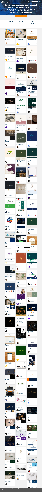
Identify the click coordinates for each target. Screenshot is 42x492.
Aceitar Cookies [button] (26, 247)
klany (8, 93)
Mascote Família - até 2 (19, 407)
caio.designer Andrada (11, 59)
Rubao (31, 43)
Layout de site (7, 107)
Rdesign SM (20, 215)
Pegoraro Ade (21, 61)
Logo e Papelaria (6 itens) (19, 58)
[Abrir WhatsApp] (2, 490)
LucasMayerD (21, 376)
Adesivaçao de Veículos (8, 397)
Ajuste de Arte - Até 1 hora (19, 109)
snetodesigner (32, 60)
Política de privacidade (14, 488)
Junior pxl (31, 284)
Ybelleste (9, 484)
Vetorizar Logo (7, 226)
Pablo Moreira (21, 393)
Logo (6, 40)
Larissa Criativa (21, 164)
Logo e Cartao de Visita (8, 90)
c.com (20, 44)
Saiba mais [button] (17, 245)
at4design (9, 212)
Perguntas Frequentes (26, 488)
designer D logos (10, 76)
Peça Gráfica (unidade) (30, 178)
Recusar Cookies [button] (20, 247)
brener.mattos (21, 250)
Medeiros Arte (32, 77)
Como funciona (20, 488)
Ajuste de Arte (29, 451)
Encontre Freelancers (8, 488)
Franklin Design (32, 266)
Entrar (39, 1)
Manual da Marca (18, 373)
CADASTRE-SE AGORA (21, 15)
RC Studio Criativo (10, 399)
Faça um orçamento (34, 1)
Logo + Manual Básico (8, 311)
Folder (28, 417)
